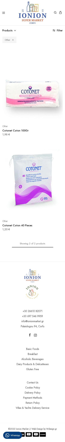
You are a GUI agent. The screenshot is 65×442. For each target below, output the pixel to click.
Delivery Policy (32, 392)
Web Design (37, 428)
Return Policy (33, 403)
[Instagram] (34, 336)
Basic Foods (32, 349)
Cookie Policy (32, 387)
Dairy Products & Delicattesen (32, 364)
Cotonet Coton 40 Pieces (17, 225)
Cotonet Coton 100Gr (15, 130)
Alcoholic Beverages (32, 359)
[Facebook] (30, 335)
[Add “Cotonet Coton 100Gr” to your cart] (60, 52)
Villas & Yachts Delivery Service (32, 408)
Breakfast (33, 354)
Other (7, 40)
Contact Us (32, 382)
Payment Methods (32, 398)
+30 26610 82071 (32, 311)
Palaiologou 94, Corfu (32, 326)
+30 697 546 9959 (32, 316)
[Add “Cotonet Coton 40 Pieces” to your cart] (60, 147)
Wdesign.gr (51, 428)
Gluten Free (32, 369)
